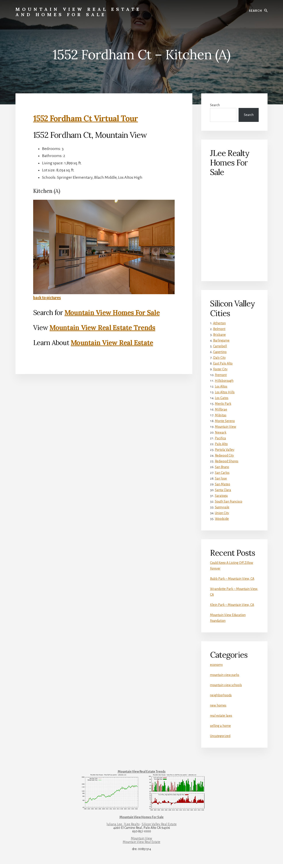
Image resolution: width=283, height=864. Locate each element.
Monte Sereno (225, 421)
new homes (218, 705)
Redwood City (224, 455)
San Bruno (222, 467)
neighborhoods (221, 695)
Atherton (219, 323)
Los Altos (221, 386)
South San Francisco (228, 501)
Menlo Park (223, 403)
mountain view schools (226, 685)
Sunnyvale (222, 507)
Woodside (222, 518)
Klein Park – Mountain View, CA (232, 605)
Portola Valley (224, 449)
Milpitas (220, 415)
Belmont (219, 329)
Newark (220, 432)
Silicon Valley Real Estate (159, 824)
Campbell (220, 346)
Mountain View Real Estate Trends (102, 327)
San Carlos (222, 472)
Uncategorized (220, 736)
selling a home (220, 726)
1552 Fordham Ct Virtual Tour (85, 118)
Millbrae (221, 409)
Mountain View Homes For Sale (112, 312)
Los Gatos (221, 398)
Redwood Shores (226, 461)
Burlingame (221, 340)
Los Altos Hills (225, 392)
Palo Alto (221, 444)
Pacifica (220, 438)
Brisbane (219, 334)
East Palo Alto (223, 363)
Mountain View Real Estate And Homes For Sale (78, 11)
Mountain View (225, 426)
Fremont (221, 375)
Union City (222, 513)
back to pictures (47, 298)
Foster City (220, 369)
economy (216, 664)
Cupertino (220, 352)
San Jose (221, 478)
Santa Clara (223, 490)
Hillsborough (224, 380)
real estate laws (221, 715)
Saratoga (221, 495)
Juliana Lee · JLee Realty (123, 824)
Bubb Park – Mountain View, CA (232, 578)
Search (215, 105)
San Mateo (222, 484)
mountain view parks (224, 675)
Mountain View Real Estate (112, 342)
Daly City (219, 357)
